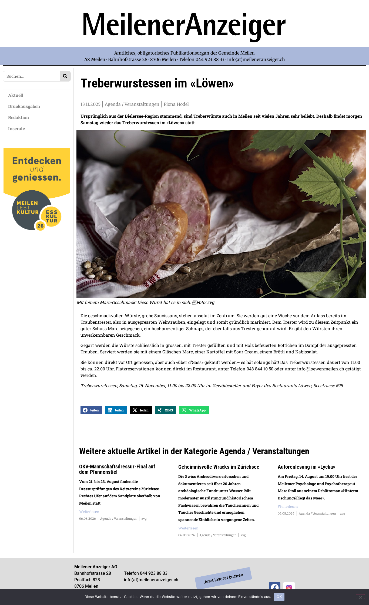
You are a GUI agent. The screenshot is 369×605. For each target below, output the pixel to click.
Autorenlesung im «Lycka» (306, 467)
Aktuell (15, 95)
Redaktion (18, 117)
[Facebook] (274, 587)
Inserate (16, 128)
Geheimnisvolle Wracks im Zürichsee (218, 467)
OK (279, 596)
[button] (91, 410)
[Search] (65, 76)
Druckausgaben (24, 106)
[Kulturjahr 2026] (37, 239)
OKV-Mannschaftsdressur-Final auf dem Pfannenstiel (117, 469)
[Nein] (360, 596)
